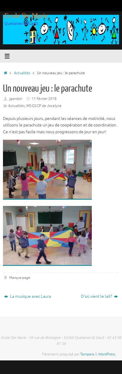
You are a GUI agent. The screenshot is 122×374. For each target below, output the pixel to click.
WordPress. (107, 354)
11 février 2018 (44, 98)
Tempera (87, 354)
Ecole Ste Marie (26, 15)
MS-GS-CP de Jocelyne (44, 105)
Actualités (22, 73)
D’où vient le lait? (97, 296)
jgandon (15, 98)
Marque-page (19, 277)
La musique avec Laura (30, 296)
